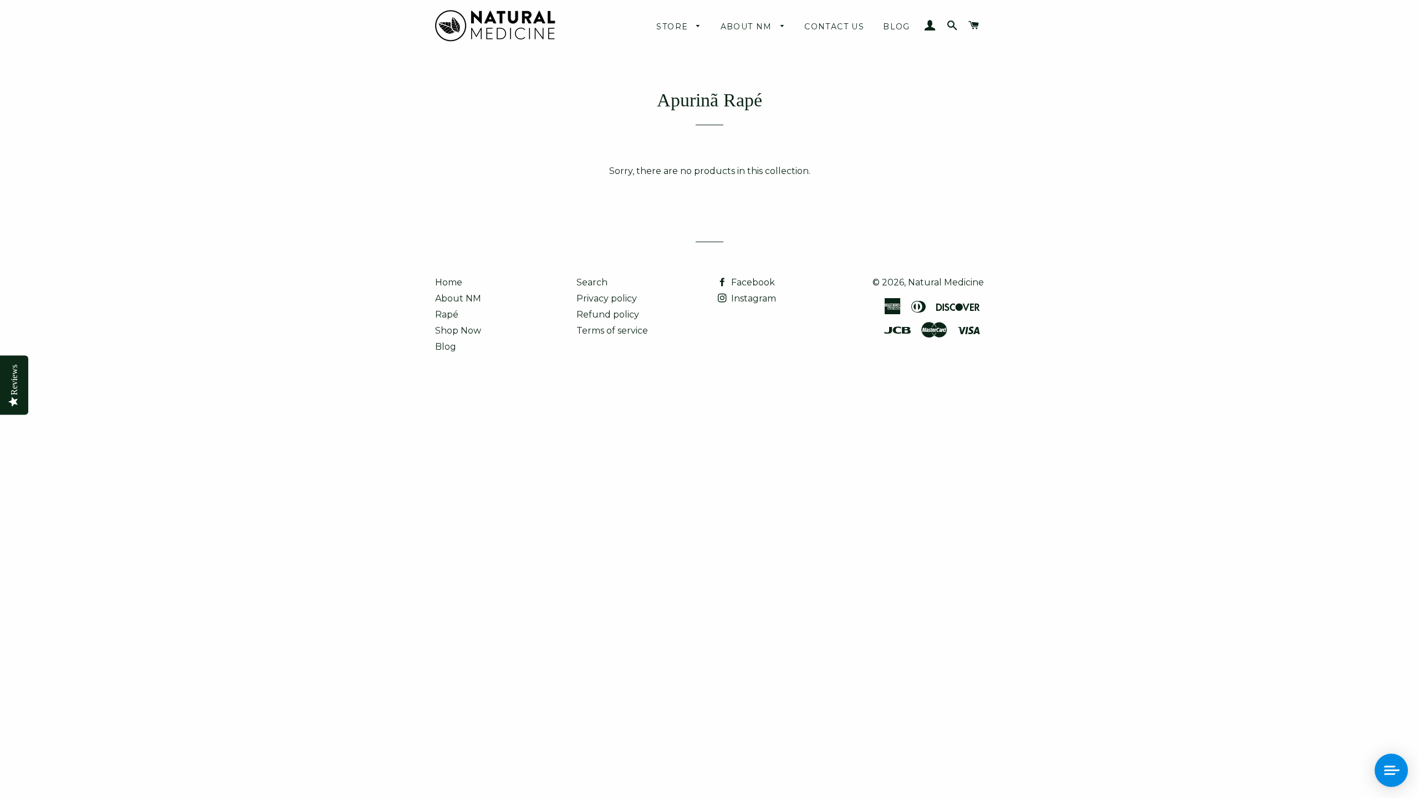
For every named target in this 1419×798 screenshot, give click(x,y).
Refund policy (607, 314)
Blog (896, 27)
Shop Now (458, 330)
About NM (748, 27)
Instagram (752, 298)
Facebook (752, 282)
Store (673, 27)
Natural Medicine (946, 282)
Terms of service (612, 330)
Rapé (446, 314)
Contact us (834, 27)
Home (448, 282)
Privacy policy (606, 298)
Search (592, 282)
